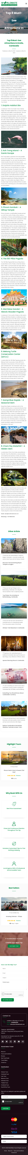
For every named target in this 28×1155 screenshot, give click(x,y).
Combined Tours (5, 1085)
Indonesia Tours (5, 1080)
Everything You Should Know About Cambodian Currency (13, 694)
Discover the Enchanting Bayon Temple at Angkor (12, 563)
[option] (14, 766)
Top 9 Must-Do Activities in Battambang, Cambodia (11, 596)
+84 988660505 (11, 516)
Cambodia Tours (5, 1074)
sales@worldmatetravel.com (12, 513)
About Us (3, 1051)
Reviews (3, 1056)
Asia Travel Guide (5, 1058)
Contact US (14, 1152)
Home (5, 1150)
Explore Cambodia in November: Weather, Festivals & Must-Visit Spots (12, 726)
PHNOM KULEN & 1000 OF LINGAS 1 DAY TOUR (14, 771)
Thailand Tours (4, 1082)
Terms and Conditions (6, 1053)
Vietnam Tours (4, 1072)
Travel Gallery (4, 1060)
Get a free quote (7, 1000)
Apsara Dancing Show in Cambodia (13, 660)
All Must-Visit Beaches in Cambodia (13, 628)
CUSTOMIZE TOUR (14, 946)
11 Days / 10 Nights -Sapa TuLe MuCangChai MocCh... (14, 917)
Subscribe (5, 1108)
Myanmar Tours (5, 1078)
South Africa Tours (5, 1087)
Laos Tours (3, 1076)
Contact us (3, 1062)
